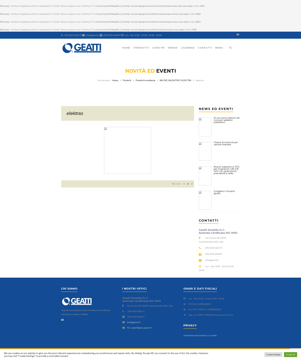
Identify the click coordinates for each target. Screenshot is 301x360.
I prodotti (141, 47)
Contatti (205, 47)
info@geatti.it (133, 322)
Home (126, 47)
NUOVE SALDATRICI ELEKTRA (175, 80)
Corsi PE (158, 47)
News (219, 47)
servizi (173, 47)
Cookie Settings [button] (273, 354)
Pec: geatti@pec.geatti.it (139, 327)
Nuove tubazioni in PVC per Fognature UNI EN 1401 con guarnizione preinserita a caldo (227, 170)
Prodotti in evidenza (145, 80)
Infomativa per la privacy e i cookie (200, 335)
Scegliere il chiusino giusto (224, 192)
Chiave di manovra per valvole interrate (226, 143)
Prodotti (127, 80)
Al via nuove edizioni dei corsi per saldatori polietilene (227, 120)
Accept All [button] (290, 354)
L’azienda (188, 47)
